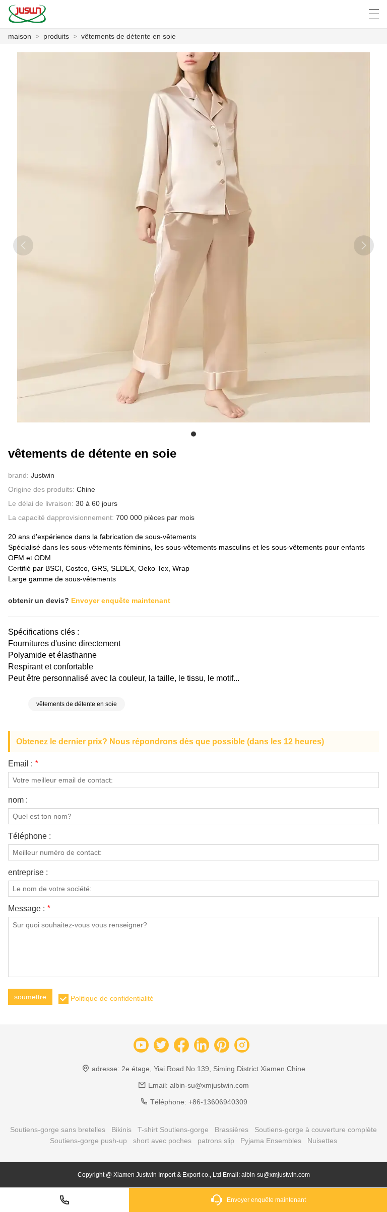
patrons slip (216, 1141)
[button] (193, 434)
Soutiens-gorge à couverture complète (315, 1130)
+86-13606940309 (217, 1102)
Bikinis (121, 1130)
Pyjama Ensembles (270, 1141)
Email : (23, 764)
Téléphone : (29, 836)
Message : (29, 909)
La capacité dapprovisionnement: (61, 517)
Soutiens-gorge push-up (88, 1141)
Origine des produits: (41, 489)
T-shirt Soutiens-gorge (173, 1130)
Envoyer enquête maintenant (120, 600)
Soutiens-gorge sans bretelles (57, 1130)
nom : (18, 800)
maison (19, 36)
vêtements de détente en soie (128, 36)
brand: (18, 475)
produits (56, 36)
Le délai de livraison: (41, 503)
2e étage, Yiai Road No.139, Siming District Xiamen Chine (213, 1069)
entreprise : (28, 873)
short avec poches (162, 1141)
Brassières (231, 1130)
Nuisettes (322, 1141)
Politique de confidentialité (112, 998)
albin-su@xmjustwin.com (209, 1085)
